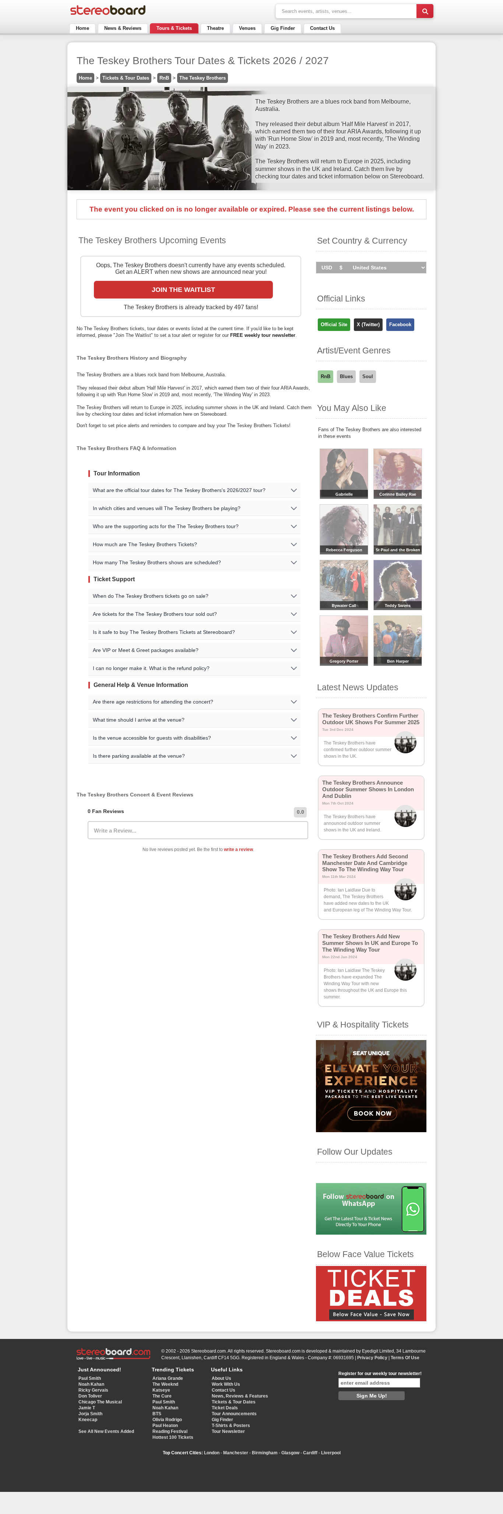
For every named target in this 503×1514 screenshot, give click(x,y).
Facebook (400, 324)
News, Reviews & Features (240, 1396)
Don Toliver (90, 1396)
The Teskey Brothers (202, 78)
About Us (221, 1378)
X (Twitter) (368, 324)
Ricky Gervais (93, 1390)
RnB (164, 78)
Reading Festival (169, 1431)
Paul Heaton (165, 1425)
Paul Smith (89, 1378)
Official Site (334, 324)
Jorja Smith (90, 1414)
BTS (156, 1414)
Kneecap (87, 1419)
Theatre (215, 28)
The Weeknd (165, 1384)
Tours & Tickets (174, 28)
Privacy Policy (372, 1358)
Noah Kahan (91, 1384)
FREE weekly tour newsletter (262, 335)
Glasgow (290, 1453)
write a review (238, 849)
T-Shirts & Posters (231, 1425)
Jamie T (86, 1408)
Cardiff (310, 1453)
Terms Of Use (405, 1358)
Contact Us (322, 28)
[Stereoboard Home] (108, 15)
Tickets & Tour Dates (125, 78)
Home (82, 28)
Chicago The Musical (100, 1402)
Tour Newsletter (228, 1431)
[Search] (424, 11)
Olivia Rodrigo (167, 1419)
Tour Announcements (234, 1414)
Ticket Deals (225, 1408)
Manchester (235, 1453)
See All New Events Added (106, 1431)
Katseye (161, 1390)
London (211, 1453)
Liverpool (331, 1453)
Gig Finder (283, 28)
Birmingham (265, 1453)
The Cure (162, 1396)
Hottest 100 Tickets (172, 1437)
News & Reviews (122, 28)
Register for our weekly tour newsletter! (380, 1373)
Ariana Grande (167, 1378)
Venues (247, 28)
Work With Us (226, 1384)
